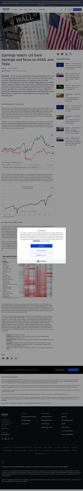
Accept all (41, 246)
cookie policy (40, 241)
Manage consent (41, 255)
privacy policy (50, 241)
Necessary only (41, 250)
